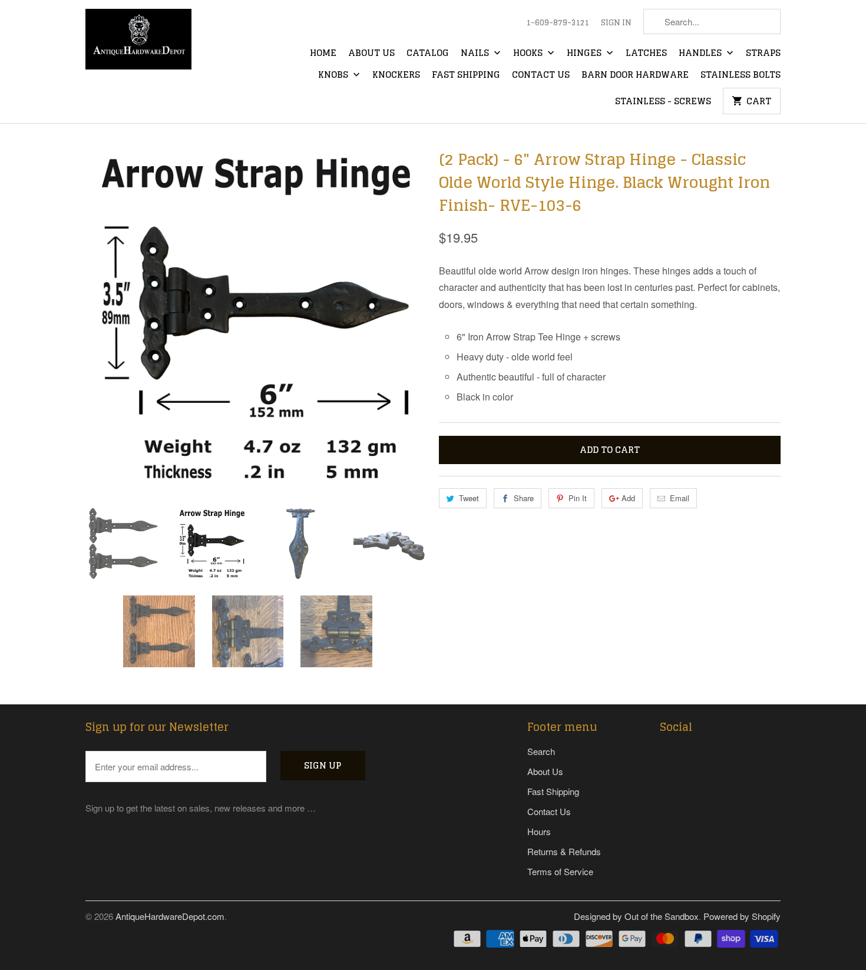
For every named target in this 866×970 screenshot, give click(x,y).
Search (541, 751)
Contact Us (541, 75)
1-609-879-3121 (557, 22)
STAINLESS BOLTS (740, 75)
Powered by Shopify (742, 916)
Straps (763, 54)
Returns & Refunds (564, 851)
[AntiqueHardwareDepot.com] (138, 43)
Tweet (469, 498)
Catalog (427, 54)
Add (628, 498)
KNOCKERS (396, 75)
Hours (539, 831)
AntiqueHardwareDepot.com (169, 916)
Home (323, 54)
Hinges (585, 54)
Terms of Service (560, 871)
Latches (646, 54)
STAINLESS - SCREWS (663, 102)
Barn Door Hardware (635, 75)
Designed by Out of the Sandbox (636, 916)
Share (524, 498)
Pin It (577, 498)
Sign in (616, 22)
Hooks (529, 54)
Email (679, 498)
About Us (371, 54)
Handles (701, 54)
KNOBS (334, 75)
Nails (476, 54)
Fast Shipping (466, 75)
